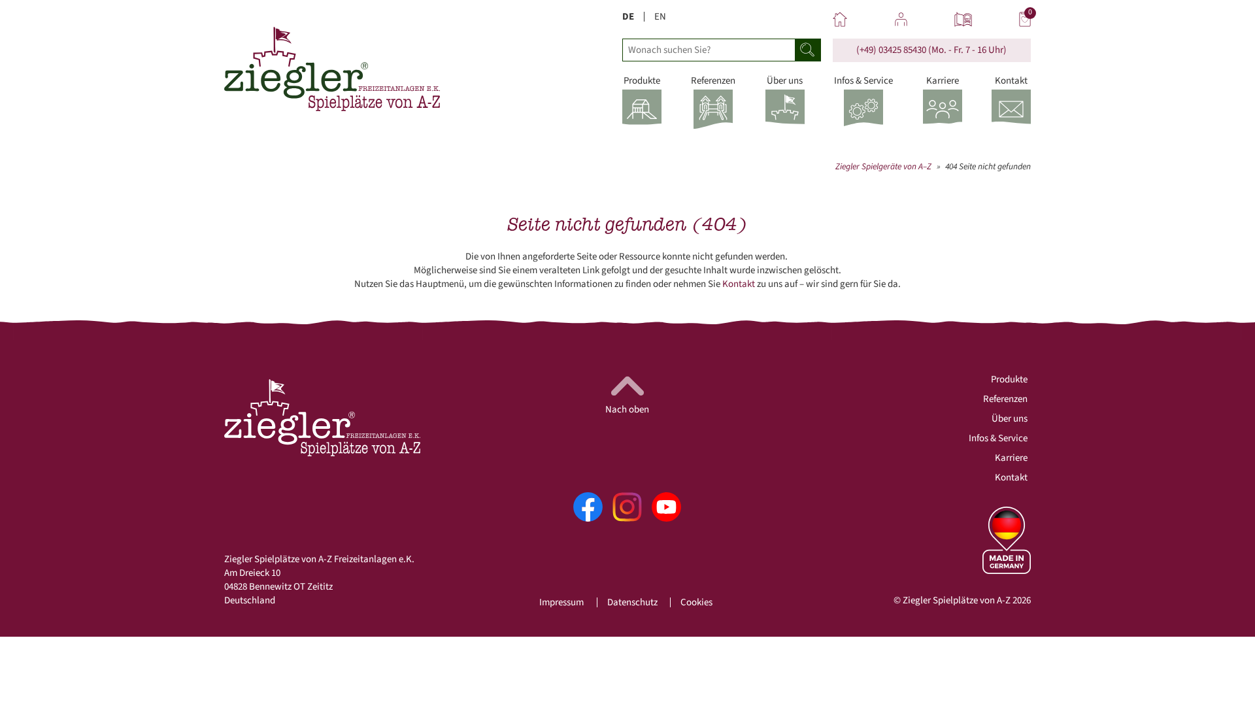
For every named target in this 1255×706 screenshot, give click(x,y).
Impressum (561, 602)
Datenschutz (632, 602)
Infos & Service (998, 438)
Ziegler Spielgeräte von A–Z (883, 166)
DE (628, 17)
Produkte (1009, 379)
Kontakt (738, 284)
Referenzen (1005, 399)
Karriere (1011, 458)
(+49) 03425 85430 (891, 50)
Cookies (696, 602)
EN (660, 17)
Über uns (1010, 419)
